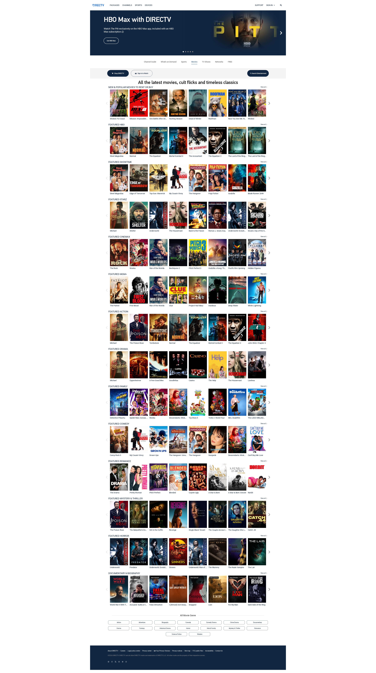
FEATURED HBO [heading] (116, 124)
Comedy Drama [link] (211, 622)
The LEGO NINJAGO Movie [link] (259, 417)
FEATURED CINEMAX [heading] (119, 236)
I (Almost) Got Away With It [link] (180, 604)
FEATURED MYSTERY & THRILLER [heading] (125, 498)
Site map (187, 651)
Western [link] (199, 634)
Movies (194, 61)
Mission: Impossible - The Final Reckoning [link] (147, 118)
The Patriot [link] (114, 305)
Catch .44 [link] (252, 530)
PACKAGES (114, 5)
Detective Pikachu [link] (117, 417)
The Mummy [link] (213, 567)
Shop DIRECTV (119, 73)
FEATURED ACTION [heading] (118, 311)
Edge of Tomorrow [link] (137, 193)
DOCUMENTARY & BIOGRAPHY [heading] (124, 573)
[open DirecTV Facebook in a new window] (112, 662)
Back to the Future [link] (196, 230)
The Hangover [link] (195, 193)
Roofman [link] (212, 118)
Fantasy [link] (142, 628)
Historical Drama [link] (165, 628)
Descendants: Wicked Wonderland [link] (183, 417)
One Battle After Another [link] (159, 118)
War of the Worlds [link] (156, 268)
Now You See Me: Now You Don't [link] (241, 118)
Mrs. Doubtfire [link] (234, 417)
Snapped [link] (192, 604)
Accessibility (209, 651)
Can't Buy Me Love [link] (255, 455)
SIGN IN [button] (269, 5)
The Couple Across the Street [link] (220, 530)
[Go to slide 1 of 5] (183, 51)
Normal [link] (133, 156)
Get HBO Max (111, 41)
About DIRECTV (113, 651)
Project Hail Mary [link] (196, 305)
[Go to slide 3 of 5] (188, 51)
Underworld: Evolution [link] (237, 230)
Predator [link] (133, 567)
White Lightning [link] (254, 305)
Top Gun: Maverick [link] (157, 193)
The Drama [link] (114, 492)
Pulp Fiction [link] (213, 193)
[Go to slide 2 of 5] (185, 51)
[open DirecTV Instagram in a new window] (119, 662)
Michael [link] (113, 230)
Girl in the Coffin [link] (156, 530)
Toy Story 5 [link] (193, 417)
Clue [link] (171, 305)
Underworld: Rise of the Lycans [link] (201, 567)
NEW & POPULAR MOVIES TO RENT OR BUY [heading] (130, 87)
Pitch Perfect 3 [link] (195, 268)
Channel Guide (150, 61)
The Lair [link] (251, 567)
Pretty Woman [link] (136, 492)
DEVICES (148, 5)
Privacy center (146, 651)
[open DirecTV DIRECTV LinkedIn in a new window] (108, 662)
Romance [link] (257, 628)
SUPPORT (259, 5)
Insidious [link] (212, 305)
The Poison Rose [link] (137, 343)
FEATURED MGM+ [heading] (117, 274)
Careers (122, 651)
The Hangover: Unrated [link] (178, 455)
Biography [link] (165, 622)
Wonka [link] (132, 268)
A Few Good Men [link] (156, 380)
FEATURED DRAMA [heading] (118, 348)
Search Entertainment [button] (259, 73)
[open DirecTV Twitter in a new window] (115, 662)
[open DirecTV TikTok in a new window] (126, 662)
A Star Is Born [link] (214, 492)
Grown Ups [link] (154, 455)
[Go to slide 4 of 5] (190, 51)
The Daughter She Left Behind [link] (240, 530)
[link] (119, 103)
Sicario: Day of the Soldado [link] (259, 230)
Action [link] (119, 622)
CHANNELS (127, 5)
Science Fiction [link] (177, 634)
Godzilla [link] (231, 193)
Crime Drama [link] (234, 622)
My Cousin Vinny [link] (176, 193)
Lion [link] (210, 604)
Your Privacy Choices (163, 651)
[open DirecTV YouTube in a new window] (122, 662)
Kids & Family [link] (211, 628)
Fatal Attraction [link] (155, 604)
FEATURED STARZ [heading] (117, 199)
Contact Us (219, 651)
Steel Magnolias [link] (116, 156)
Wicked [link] (251, 118)
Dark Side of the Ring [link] (256, 604)
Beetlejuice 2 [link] (174, 268)
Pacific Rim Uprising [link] (236, 268)
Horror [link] (188, 628)
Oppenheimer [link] (135, 380)
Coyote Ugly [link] (194, 492)
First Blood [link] (134, 305)
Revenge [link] (172, 530)
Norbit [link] (250, 492)
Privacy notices (177, 651)
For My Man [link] (233, 604)
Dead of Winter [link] (195, 118)
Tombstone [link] (154, 343)
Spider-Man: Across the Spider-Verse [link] (145, 417)
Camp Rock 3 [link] (115, 455)
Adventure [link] (142, 622)
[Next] (281, 33)
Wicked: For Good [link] (117, 118)
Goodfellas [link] (173, 380)
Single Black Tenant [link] (197, 530)
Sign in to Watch (143, 73)
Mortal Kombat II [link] (176, 156)
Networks (219, 61)
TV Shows (206, 61)
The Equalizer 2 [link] (214, 156)
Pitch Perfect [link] (154, 492)
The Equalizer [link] (155, 156)
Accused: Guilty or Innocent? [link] (141, 604)
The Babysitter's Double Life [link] (141, 530)
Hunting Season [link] (175, 118)
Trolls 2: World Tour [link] (216, 417)
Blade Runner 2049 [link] (256, 193)
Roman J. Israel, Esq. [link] (217, 230)
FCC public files (197, 651)
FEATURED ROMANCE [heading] (119, 461)
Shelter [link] (133, 230)
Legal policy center (133, 651)
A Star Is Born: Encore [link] (237, 492)
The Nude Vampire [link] (236, 567)
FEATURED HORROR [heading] (118, 535)
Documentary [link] (257, 622)
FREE (230, 61)
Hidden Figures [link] (254, 268)
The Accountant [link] (195, 156)
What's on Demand (168, 61)
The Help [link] (212, 380)
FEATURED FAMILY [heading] (117, 386)
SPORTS (138, 5)
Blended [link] (172, 492)
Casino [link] (192, 380)
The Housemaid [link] (175, 230)
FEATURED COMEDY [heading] (118, 423)
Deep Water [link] (233, 305)
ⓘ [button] (123, 31)
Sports (184, 61)
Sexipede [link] (212, 455)
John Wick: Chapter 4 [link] (257, 343)
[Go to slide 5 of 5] (192, 51)
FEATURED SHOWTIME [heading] (120, 162)
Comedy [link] (188, 622)
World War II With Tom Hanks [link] (122, 604)
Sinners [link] (172, 567)
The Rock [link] (114, 268)
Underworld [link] (154, 230)
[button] (281, 5)
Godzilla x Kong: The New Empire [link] (222, 268)
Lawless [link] (251, 380)
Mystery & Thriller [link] (234, 628)
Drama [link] (119, 628)
